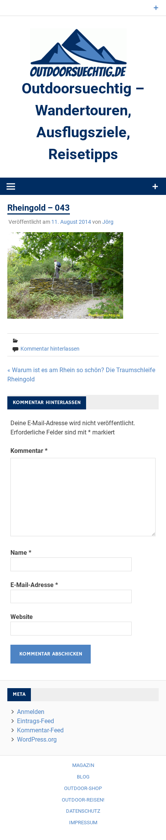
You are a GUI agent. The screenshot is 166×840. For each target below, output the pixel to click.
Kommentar (28, 450)
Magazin (83, 765)
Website (21, 616)
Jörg (107, 222)
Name (20, 552)
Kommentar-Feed (40, 730)
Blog (83, 777)
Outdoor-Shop (83, 788)
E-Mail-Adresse (34, 585)
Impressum (83, 822)
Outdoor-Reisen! (83, 800)
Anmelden (30, 711)
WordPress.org (37, 739)
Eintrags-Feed (35, 721)
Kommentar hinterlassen (50, 349)
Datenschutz (83, 811)
